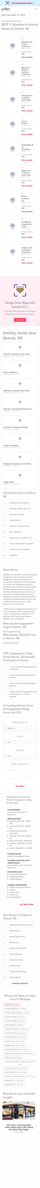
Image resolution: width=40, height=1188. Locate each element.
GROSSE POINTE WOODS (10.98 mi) (19, 1063)
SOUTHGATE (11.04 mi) (15, 1068)
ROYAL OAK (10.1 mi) (14, 1041)
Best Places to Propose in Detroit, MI (17, 916)
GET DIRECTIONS (26, 904)
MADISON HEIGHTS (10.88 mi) (19, 1053)
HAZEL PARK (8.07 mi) (15, 1017)
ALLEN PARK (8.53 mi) (15, 1021)
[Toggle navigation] (35, 9)
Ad (38, 324)
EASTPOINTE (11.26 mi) (16, 1072)
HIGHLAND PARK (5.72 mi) (17, 1012)
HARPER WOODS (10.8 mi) (17, 1049)
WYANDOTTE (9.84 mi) (15, 1037)
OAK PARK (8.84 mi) (14, 1025)
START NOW (20, 320)
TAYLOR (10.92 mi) (13, 1057)
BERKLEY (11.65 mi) (14, 1080)
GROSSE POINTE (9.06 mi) (17, 1029)
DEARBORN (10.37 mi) (15, 1045)
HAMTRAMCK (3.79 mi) (15, 1008)
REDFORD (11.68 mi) (14, 1084)
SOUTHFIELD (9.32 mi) (15, 1033)
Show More (20, 786)
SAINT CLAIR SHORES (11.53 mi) (20, 1076)
